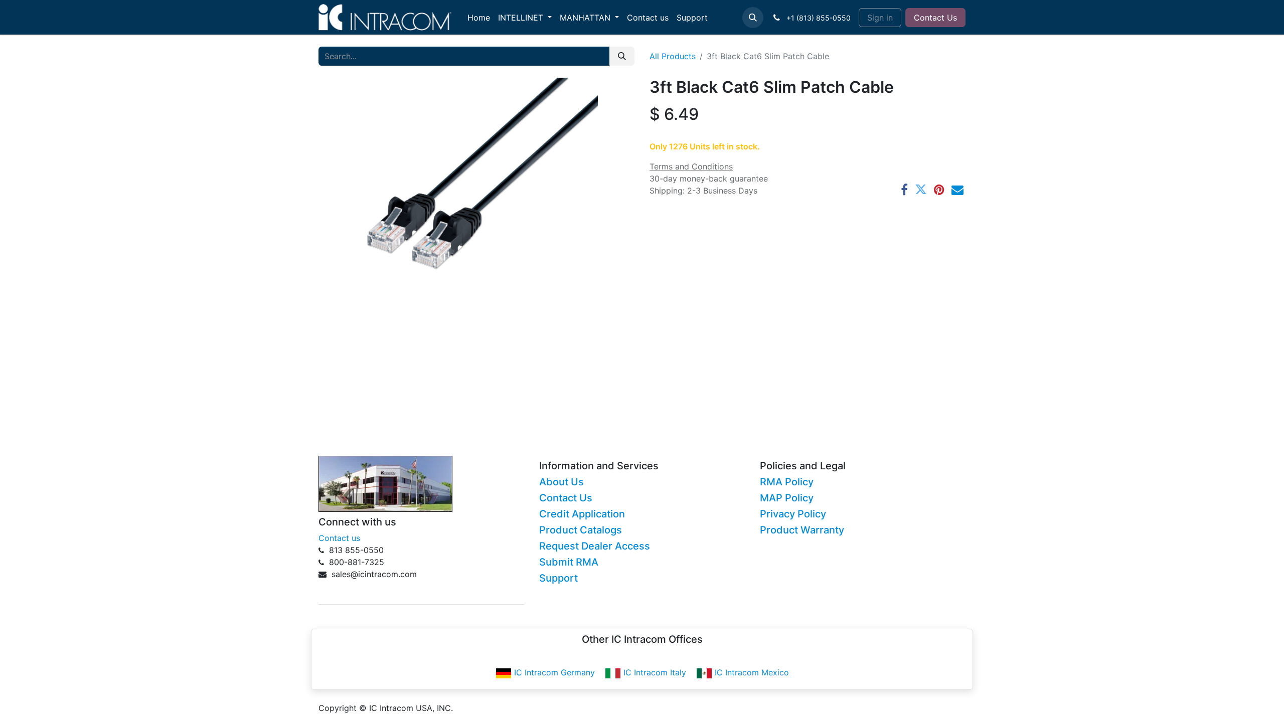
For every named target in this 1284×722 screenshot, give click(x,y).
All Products (673, 56)
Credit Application (582, 514)
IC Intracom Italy (654, 672)
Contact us (339, 538)
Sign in (880, 18)
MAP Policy (787, 498)
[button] (752, 17)
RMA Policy (787, 482)
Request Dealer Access (594, 546)
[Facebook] (904, 190)
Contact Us (935, 18)
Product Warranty (802, 530)
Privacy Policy (793, 514)
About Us (561, 482)
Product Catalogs (580, 530)
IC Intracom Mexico (752, 672)
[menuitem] (478, 18)
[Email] (957, 190)
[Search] (621, 56)
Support (558, 578)
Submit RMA (568, 562)
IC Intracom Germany (554, 672)
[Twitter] (921, 190)
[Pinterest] (939, 190)
